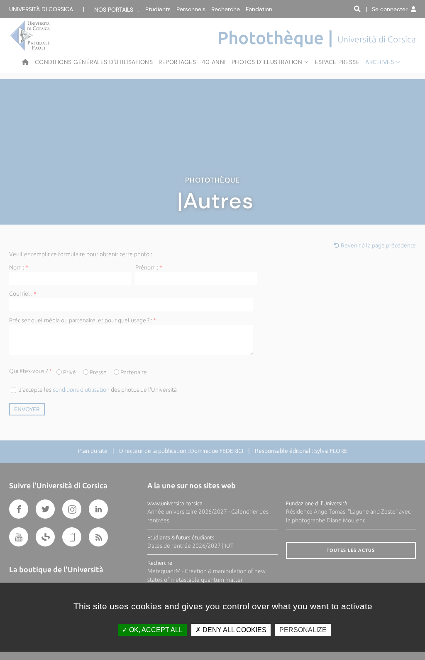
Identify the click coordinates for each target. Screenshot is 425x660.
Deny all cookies (233, 629)
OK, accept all (155, 629)
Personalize (303, 629)
